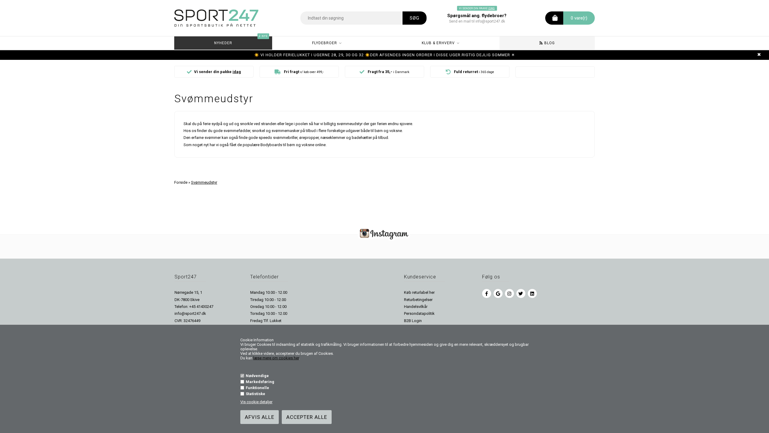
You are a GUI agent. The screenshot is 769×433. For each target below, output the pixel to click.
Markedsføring (260, 381)
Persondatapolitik (419, 313)
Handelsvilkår (415, 306)
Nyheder (241, 40)
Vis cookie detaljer (256, 402)
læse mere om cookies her (276, 358)
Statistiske (255, 394)
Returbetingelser (418, 299)
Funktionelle (257, 387)
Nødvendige (257, 375)
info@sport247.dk (190, 313)
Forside (180, 182)
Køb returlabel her (419, 292)
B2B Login (413, 320)
